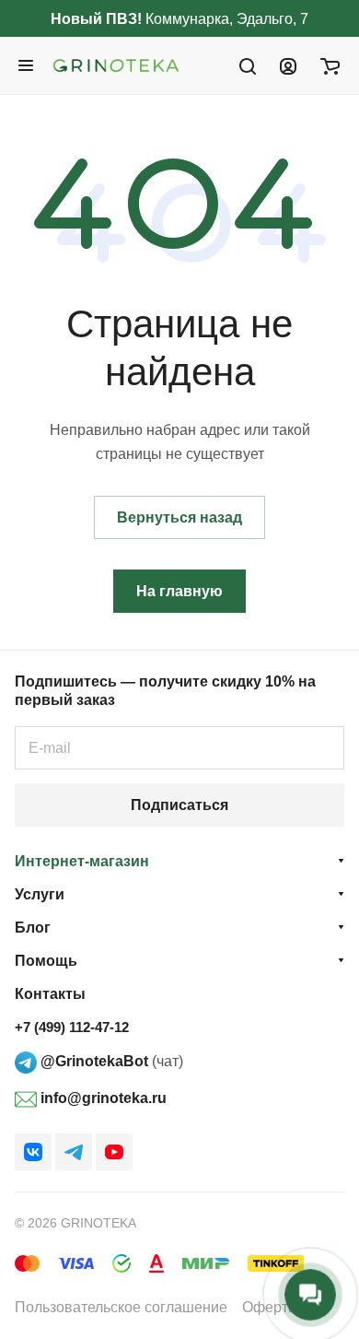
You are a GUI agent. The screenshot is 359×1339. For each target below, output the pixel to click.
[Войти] (288, 65)
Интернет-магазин (82, 861)
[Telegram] (73, 1151)
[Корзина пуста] (330, 65)
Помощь (46, 961)
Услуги (39, 894)
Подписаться (179, 805)
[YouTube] (114, 1151)
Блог (33, 927)
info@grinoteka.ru (102, 1098)
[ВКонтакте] (33, 1151)
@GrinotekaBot (92, 1061)
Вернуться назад (179, 517)
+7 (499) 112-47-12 (72, 1027)
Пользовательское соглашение (121, 1307)
